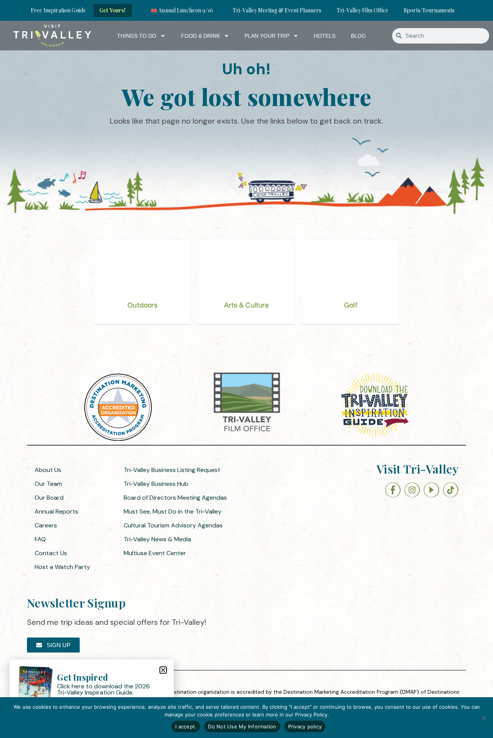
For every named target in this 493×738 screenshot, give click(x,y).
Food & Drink (200, 36)
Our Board (49, 498)
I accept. (185, 726)
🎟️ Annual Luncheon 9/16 (182, 10)
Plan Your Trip (267, 36)
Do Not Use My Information (242, 726)
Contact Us (51, 553)
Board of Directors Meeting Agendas (175, 498)
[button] (163, 670)
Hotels (324, 36)
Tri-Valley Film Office (362, 10)
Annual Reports (56, 511)
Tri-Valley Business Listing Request (172, 470)
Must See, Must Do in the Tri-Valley (172, 511)
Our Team (48, 484)
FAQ (40, 539)
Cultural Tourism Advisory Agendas (173, 525)
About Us (48, 470)
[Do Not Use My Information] (483, 717)
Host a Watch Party (62, 567)
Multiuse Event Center (155, 553)
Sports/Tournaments (429, 10)
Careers (46, 525)
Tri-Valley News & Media (157, 539)
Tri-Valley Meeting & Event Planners (277, 10)
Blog (358, 36)
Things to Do (136, 36)
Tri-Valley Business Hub (156, 484)
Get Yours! (112, 10)
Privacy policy (305, 726)
